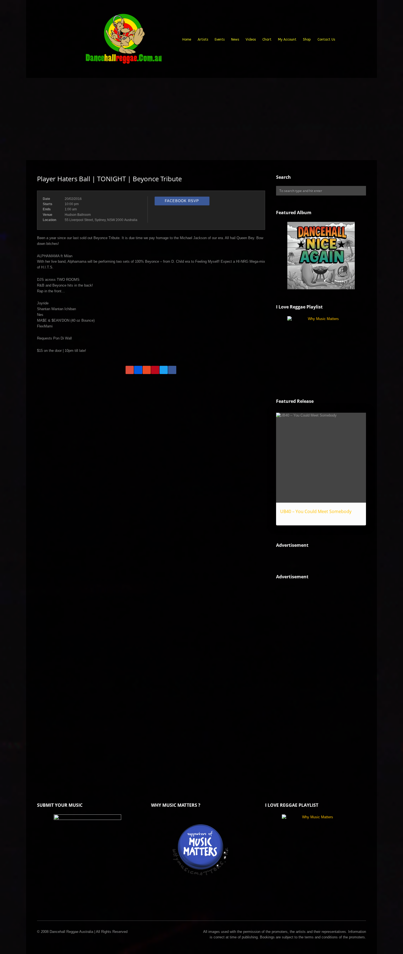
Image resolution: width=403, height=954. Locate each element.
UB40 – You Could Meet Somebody (315, 511)
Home (186, 39)
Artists (203, 39)
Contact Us (326, 39)
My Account (287, 39)
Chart (266, 39)
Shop (307, 39)
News (235, 39)
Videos (251, 39)
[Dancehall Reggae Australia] (123, 41)
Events (220, 39)
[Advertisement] (201, 119)
